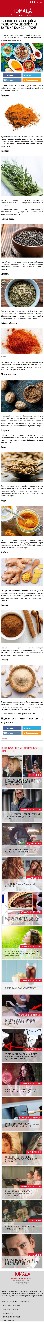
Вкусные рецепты (10, 1309)
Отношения (8, 1313)
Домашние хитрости (12, 1317)
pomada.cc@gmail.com (22, 1284)
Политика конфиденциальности (15, 1302)
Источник (4, 738)
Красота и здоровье (11, 1305)
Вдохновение (9, 1320)
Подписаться (35, 1)
